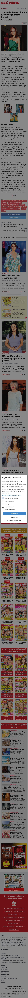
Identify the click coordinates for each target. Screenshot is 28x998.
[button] (14, 495)
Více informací (5, 493)
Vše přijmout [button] (14, 513)
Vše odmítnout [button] (14, 517)
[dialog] (14, 499)
